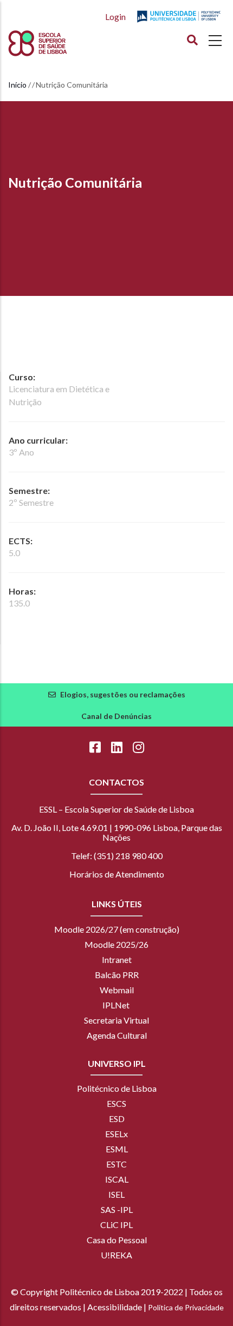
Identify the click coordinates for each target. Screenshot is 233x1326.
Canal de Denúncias (116, 716)
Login (115, 16)
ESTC (116, 1164)
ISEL (116, 1194)
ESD (117, 1118)
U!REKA (116, 1255)
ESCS (116, 1103)
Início (17, 84)
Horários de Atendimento (116, 874)
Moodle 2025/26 (116, 944)
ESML (117, 1149)
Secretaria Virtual (116, 1020)
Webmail (117, 990)
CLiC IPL (116, 1224)
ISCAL (116, 1179)
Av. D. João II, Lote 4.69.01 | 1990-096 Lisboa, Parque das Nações (116, 832)
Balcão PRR (117, 974)
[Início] (57, 43)
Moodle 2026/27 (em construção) (116, 929)
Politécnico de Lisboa (117, 1088)
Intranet (117, 959)
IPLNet (116, 1005)
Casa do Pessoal (117, 1240)
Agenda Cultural (117, 1035)
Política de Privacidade (186, 1307)
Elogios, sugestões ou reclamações (122, 694)
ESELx (116, 1134)
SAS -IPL (117, 1209)
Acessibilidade (114, 1307)
